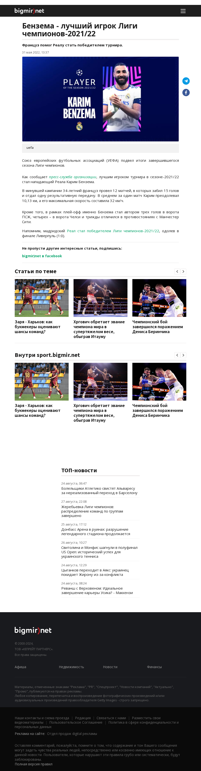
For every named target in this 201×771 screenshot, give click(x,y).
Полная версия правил (33, 764)
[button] (177, 271)
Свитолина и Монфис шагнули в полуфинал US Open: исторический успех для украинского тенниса (99, 552)
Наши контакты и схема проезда (42, 718)
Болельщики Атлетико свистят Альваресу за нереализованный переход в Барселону (99, 490)
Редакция (83, 718)
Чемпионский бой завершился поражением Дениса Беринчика (157, 326)
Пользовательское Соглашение (75, 722)
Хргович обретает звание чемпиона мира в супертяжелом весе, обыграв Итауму (99, 329)
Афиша (20, 666)
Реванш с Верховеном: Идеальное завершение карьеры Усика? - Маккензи (97, 590)
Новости (110, 666)
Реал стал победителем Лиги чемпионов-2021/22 (113, 230)
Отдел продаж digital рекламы (72, 733)
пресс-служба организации (72, 176)
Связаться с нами (111, 718)
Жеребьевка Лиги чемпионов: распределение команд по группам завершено (92, 511)
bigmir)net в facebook (42, 256)
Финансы (154, 666)
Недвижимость (71, 666)
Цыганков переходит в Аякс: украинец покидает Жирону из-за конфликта (95, 572)
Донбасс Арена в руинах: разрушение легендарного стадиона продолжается (95, 531)
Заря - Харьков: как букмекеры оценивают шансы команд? (38, 326)
